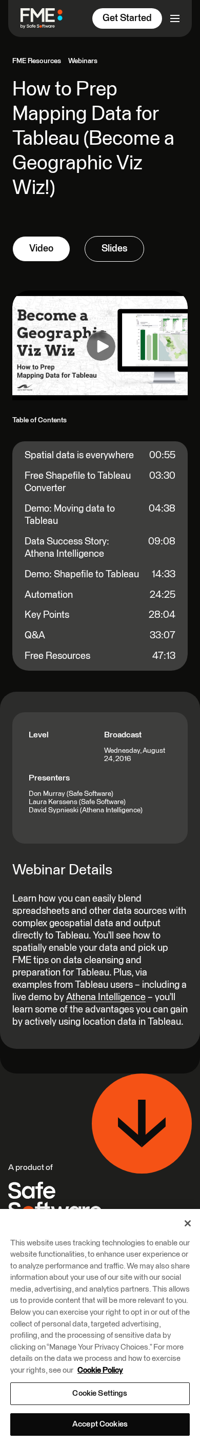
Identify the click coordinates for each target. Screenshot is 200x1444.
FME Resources (36, 61)
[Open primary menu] (174, 18)
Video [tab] (41, 248)
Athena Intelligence (106, 997)
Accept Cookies (100, 1424)
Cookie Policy (100, 1370)
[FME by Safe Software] (46, 18)
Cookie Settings (99, 1393)
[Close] (187, 1223)
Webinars (82, 61)
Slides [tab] (114, 248)
